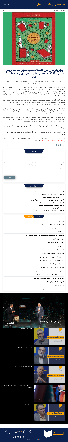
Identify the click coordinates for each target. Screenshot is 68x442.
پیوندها (15, 432)
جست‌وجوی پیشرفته (7, 432)
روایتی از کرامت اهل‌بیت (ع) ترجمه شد (55, 232)
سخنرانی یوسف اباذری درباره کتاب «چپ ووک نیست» (51, 260)
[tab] (38, 216)
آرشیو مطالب (30, 432)
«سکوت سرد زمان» (59, 285)
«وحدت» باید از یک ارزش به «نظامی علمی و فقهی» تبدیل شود (49, 278)
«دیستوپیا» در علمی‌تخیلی (58, 228)
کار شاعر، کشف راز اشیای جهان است (55, 264)
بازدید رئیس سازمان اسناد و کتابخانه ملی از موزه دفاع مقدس (49, 275)
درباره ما (19, 432)
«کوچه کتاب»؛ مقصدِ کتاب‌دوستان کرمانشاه (52, 197)
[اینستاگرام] (18, 437)
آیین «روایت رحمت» (59, 221)
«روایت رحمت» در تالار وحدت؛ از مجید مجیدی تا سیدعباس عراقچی (48, 225)
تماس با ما (24, 432)
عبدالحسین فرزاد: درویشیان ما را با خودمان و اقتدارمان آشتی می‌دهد (45, 200)
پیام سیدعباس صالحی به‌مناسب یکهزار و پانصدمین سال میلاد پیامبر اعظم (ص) (45, 235)
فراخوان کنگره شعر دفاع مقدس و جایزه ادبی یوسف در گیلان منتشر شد (47, 271)
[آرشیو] (13, 437)
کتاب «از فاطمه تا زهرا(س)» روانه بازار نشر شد (53, 253)
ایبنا (50, 5)
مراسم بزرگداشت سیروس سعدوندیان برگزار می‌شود (52, 257)
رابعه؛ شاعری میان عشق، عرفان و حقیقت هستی (51, 195)
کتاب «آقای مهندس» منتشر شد (54, 208)
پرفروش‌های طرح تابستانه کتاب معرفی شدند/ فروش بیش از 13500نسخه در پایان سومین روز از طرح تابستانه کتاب (34, 73)
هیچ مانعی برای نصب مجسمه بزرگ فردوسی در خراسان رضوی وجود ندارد (45, 192)
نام (63, 160)
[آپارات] (23, 437)
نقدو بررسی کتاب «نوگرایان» (57, 250)
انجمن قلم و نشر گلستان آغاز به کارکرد (55, 282)
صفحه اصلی (62, 10)
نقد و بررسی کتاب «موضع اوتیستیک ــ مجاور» (53, 246)
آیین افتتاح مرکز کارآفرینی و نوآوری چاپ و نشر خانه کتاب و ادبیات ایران (18, 386)
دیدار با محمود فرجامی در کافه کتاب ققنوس (53, 289)
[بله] (15, 437)
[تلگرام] (21, 437)
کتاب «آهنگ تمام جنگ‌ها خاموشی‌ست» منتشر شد (50, 205)
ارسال (9, 177)
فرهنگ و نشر (55, 10)
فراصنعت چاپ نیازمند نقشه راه (25, 347)
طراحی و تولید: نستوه (31, 439)
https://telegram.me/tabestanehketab (52, 140)
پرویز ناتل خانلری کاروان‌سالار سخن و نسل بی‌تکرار (50, 203)
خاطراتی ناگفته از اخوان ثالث (25, 328)
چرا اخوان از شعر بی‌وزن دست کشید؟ (23, 366)
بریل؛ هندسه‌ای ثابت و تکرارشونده (56, 242)
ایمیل (31, 160)
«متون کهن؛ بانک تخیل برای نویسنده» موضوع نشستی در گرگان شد (48, 268)
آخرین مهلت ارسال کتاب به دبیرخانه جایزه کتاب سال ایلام (48, 211)
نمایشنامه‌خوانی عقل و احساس (56, 239)
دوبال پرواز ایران (28, 404)
